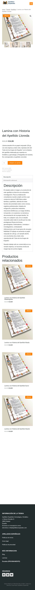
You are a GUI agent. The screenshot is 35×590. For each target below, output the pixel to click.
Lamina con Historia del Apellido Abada (16, 342)
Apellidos (9, 169)
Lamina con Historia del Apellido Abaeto (17, 429)
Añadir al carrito (15, 163)
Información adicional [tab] (10, 180)
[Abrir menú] (31, 3)
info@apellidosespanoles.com (18, 527)
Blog (3, 554)
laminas (8, 171)
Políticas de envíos (7, 537)
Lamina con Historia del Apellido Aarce (16, 386)
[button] (30, 16)
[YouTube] (11, 574)
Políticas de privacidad (8, 544)
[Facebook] (4, 574)
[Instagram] (7, 574)
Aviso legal (5, 541)
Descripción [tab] (7, 177)
